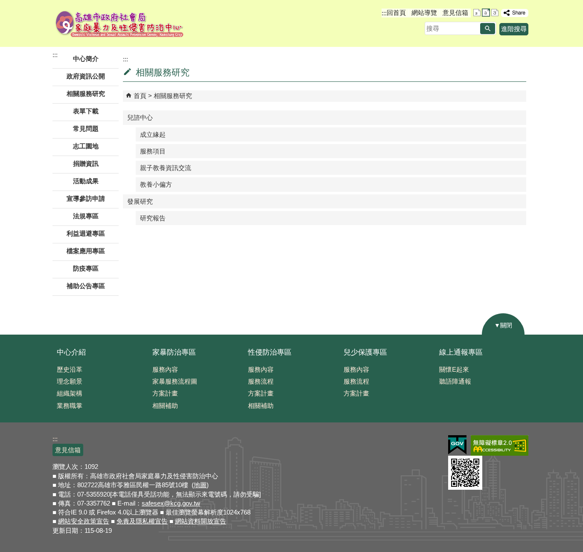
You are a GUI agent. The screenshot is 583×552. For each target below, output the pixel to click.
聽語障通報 (455, 381)
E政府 (457, 444)
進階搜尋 (514, 28)
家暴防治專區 (174, 352)
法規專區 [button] (86, 216)
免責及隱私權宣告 (142, 521)
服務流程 (261, 381)
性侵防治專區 (270, 352)
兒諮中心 (140, 117)
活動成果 (86, 181)
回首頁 (396, 12)
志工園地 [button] (86, 146)
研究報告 (153, 218)
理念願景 (69, 381)
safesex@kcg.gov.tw (171, 503)
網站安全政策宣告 (83, 521)
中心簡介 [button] (86, 58)
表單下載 (86, 111)
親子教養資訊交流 (165, 167)
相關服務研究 (173, 95)
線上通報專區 (461, 352)
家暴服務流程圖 (174, 381)
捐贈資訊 (86, 163)
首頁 (140, 95)
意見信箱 (455, 12)
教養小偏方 (156, 184)
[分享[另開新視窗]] (514, 13)
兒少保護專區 (365, 352)
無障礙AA (499, 445)
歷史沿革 (69, 369)
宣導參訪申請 (86, 198)
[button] (487, 28)
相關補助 (165, 405)
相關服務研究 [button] (86, 93)
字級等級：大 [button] (494, 12)
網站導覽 (424, 12)
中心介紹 (71, 352)
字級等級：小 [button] (477, 12)
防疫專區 (86, 268)
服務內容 (165, 369)
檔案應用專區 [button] (86, 250)
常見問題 (86, 128)
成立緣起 (153, 134)
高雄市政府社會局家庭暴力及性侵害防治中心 (119, 23)
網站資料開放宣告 (200, 521)
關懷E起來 (454, 369)
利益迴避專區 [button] (86, 233)
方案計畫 (165, 393)
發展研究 (140, 201)
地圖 (200, 484)
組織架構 (69, 393)
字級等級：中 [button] (486, 13)
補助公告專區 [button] (86, 285)
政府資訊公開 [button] (86, 76)
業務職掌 (69, 405)
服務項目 (153, 151)
